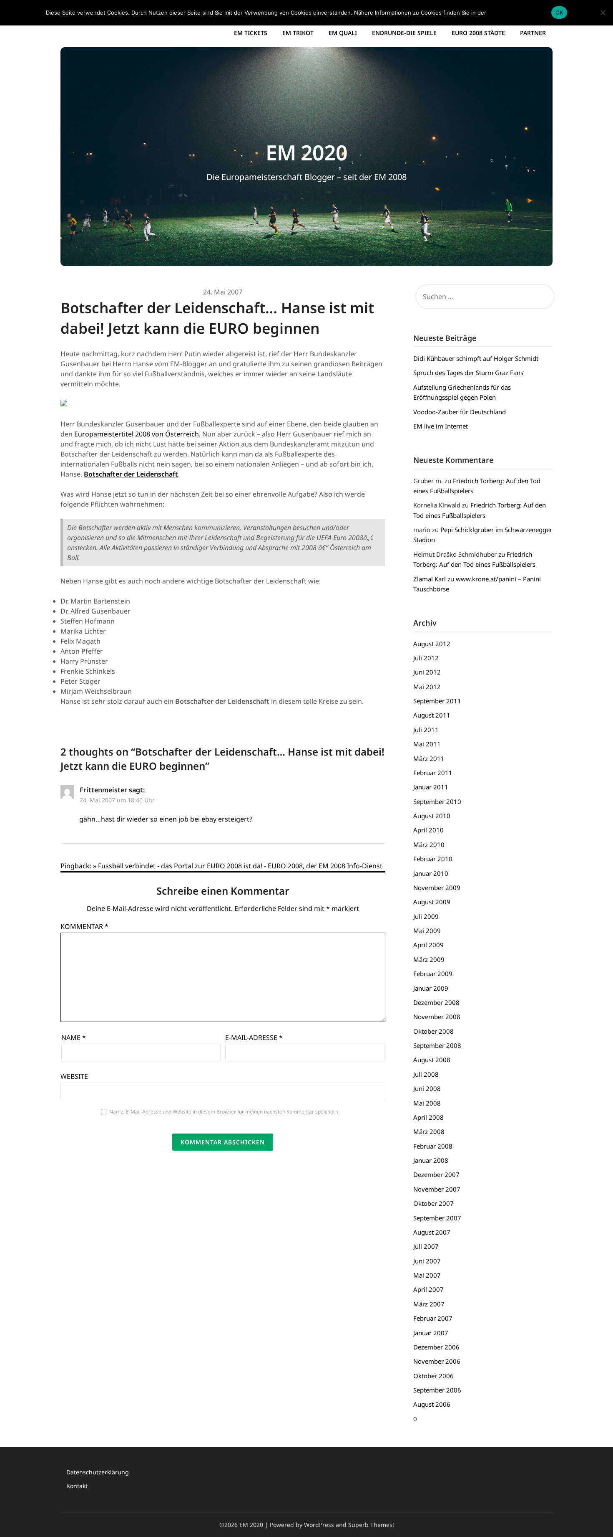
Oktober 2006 (433, 1376)
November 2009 (436, 887)
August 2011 (431, 715)
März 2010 (429, 844)
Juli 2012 (426, 658)
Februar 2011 (432, 772)
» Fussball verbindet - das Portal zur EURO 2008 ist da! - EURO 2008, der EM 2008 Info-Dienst (237, 865)
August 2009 (431, 902)
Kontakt (77, 1486)
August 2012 (431, 643)
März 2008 (429, 1131)
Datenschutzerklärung (97, 1472)
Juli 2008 (426, 1074)
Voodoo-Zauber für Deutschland (459, 412)
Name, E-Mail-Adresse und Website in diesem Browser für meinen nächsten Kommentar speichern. (224, 1111)
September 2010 (437, 801)
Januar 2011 (430, 787)
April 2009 (428, 945)
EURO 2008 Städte (478, 33)
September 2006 (437, 1390)
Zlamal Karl (429, 579)
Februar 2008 (432, 1146)
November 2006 (436, 1361)
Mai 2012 (427, 686)
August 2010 (431, 816)
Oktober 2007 (433, 1203)
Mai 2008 (427, 1103)
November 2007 (436, 1189)
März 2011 (429, 758)
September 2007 (437, 1218)
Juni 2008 (427, 1088)
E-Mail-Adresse (254, 1037)
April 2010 (428, 830)
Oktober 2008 (433, 1031)
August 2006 (431, 1404)
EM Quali (343, 33)
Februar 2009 (432, 973)
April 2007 (428, 1289)
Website (74, 1076)
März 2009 (429, 959)
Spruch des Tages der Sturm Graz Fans (468, 372)
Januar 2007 (430, 1333)
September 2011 (437, 701)
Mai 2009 (427, 930)
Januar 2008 (430, 1160)
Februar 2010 (432, 859)
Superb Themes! (371, 1525)
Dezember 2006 (436, 1347)
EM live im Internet (440, 426)
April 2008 (428, 1117)
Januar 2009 (430, 988)
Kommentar (84, 926)
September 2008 (437, 1045)
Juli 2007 (426, 1246)
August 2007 (431, 1232)
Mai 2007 (427, 1275)
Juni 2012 (427, 672)
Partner (533, 33)
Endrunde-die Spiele (404, 33)
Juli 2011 (426, 729)
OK (559, 12)
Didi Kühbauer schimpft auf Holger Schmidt (475, 358)
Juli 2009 (426, 916)
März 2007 (429, 1304)
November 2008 (436, 1016)
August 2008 (431, 1059)
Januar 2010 (430, 873)
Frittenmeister (103, 789)
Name (73, 1037)
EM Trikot (298, 33)
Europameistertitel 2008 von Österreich (136, 434)
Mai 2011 (427, 744)
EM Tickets (250, 33)
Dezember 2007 (436, 1174)
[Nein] (602, 12)
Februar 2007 (432, 1318)
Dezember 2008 (436, 1002)
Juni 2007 (427, 1261)
